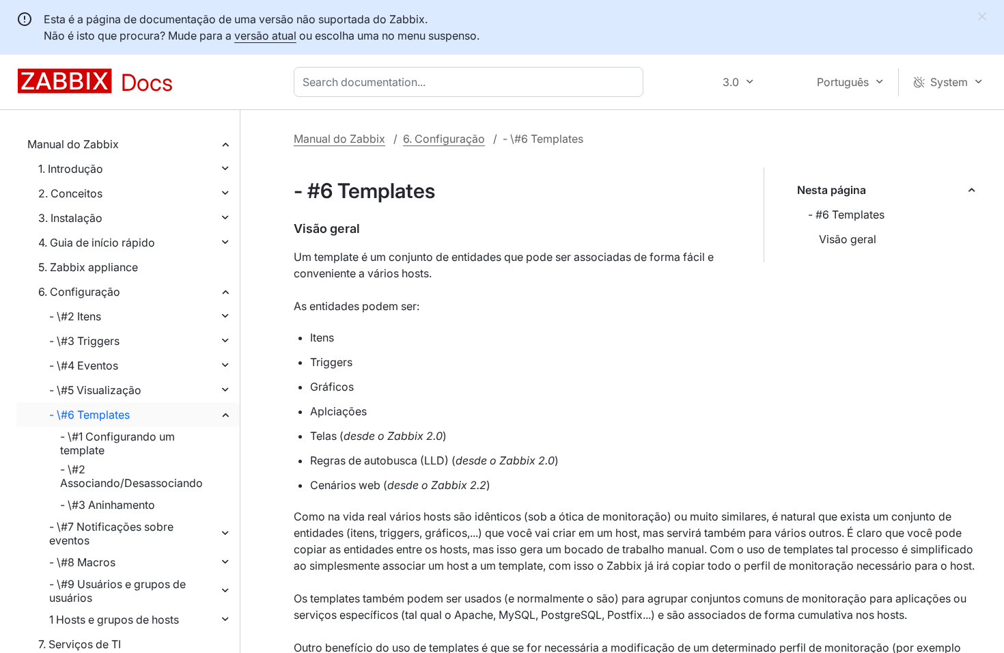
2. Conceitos (70, 193)
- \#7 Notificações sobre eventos (111, 533)
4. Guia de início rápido (96, 242)
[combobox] (471, 82)
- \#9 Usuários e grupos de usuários (117, 591)
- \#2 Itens (75, 316)
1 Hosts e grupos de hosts (114, 619)
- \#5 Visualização (95, 390)
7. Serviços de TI (79, 644)
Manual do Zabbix (73, 144)
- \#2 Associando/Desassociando (131, 476)
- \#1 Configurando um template (117, 443)
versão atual (265, 35)
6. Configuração (79, 291)
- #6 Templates (846, 214)
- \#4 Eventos (83, 365)
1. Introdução (70, 169)
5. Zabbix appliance (88, 267)
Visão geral (847, 239)
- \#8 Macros (82, 562)
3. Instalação (70, 218)
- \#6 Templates (89, 414)
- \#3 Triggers (84, 341)
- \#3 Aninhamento (107, 505)
